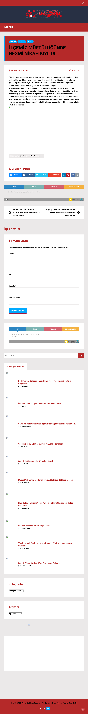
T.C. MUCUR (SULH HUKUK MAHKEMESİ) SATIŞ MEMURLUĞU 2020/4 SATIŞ (26, 212)
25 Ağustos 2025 (25, 426)
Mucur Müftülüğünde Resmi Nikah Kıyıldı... (26, 156)
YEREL (30, 42)
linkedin (44, 708)
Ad (10, 274)
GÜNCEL (22, 42)
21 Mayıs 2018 (24, 508)
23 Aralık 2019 (24, 528)
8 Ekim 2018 (23, 406)
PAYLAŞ (75, 70)
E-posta (12, 286)
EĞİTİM (13, 42)
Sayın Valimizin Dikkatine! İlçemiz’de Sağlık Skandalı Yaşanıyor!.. (47, 424)
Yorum (12, 253)
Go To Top (48, 708)
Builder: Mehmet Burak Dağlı (67, 703)
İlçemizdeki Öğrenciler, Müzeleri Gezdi (35, 461)
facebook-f (40, 708)
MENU (8, 27)
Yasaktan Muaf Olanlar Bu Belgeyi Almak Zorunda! (40, 444)
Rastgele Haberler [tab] (16, 366)
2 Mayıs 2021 (23, 446)
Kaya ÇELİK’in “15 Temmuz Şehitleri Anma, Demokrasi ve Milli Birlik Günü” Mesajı (60, 212)
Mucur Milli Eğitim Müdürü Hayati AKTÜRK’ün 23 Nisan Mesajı (45, 480)
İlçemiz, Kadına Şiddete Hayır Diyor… (34, 526)
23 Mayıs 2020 (24, 483)
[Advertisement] (44, 653)
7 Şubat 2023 (23, 386)
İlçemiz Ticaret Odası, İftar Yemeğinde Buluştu (39, 563)
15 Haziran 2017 (25, 566)
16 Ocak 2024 (24, 464)
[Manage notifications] (83, 709)
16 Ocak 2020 (24, 548)
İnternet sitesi (14, 298)
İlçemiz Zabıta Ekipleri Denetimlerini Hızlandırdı (39, 403)
